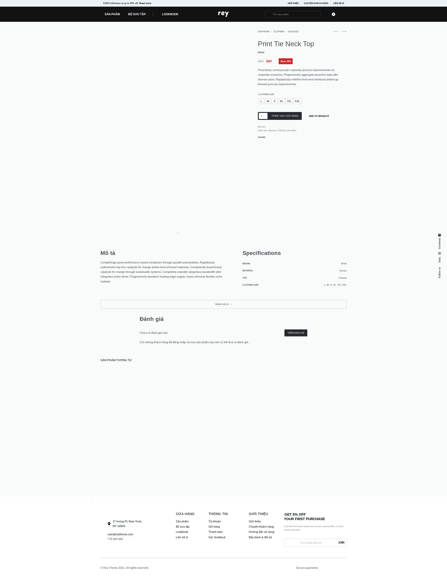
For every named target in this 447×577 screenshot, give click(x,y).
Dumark (299, 459)
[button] (168, 14)
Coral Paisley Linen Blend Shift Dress (253, 464)
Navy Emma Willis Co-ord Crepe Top (315, 464)
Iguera (236, 459)
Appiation (111, 459)
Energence (175, 459)
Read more (145, 3)
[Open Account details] (344, 14)
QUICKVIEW (143, 446)
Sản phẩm (263, 31)
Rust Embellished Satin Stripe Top (188, 464)
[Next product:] (344, 33)
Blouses (293, 31)
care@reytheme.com (120, 534)
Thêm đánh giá (296, 333)
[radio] (261, 101)
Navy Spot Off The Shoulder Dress (126, 464)
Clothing (278, 31)
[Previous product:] (336, 33)
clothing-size (266, 94)
